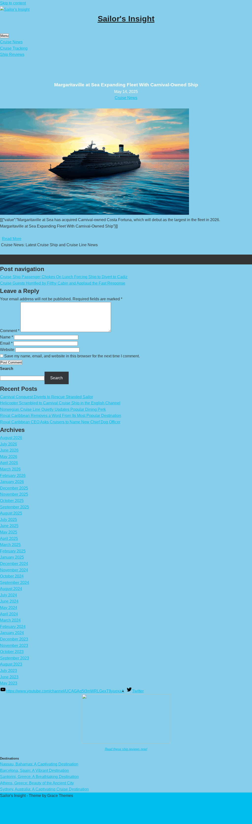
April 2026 (9, 463)
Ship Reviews (12, 54)
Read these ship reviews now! (126, 749)
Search (6, 368)
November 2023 (14, 645)
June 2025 (9, 526)
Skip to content (13, 3)
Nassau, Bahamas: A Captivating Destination (39, 764)
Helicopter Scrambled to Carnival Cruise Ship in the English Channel (60, 403)
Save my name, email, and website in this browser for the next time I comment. (72, 356)
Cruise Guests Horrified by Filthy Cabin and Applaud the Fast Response (62, 283)
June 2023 (9, 677)
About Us (8, 821)
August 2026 (11, 438)
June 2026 (9, 450)
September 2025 (14, 507)
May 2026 (8, 457)
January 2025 (12, 557)
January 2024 (12, 633)
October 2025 (12, 501)
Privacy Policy (12, 802)
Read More (11, 239)
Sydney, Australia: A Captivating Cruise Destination (44, 789)
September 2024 (14, 582)
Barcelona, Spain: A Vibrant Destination (34, 770)
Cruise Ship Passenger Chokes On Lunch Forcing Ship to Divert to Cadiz (63, 277)
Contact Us (9, 814)
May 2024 (8, 608)
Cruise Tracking (14, 48)
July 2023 (8, 671)
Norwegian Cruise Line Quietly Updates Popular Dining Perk (53, 409)
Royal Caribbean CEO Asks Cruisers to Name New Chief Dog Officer (60, 422)
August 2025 (11, 513)
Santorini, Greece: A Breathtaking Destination (39, 777)
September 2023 (14, 658)
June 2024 (9, 601)
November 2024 (14, 570)
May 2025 (8, 532)
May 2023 (8, 683)
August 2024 (11, 589)
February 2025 (13, 551)
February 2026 (13, 475)
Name (6, 337)
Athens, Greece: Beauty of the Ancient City (37, 783)
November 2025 (14, 494)
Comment (9, 331)
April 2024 (9, 614)
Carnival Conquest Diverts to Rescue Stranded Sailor (46, 397)
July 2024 (8, 595)
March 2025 (10, 545)
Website (7, 350)
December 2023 (14, 639)
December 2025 (14, 488)
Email (6, 343)
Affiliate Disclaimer (16, 808)
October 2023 (12, 652)
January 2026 (12, 482)
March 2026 (10, 469)
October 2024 (12, 576)
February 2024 (13, 627)
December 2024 (14, 564)
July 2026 (8, 444)
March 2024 (10, 620)
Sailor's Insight (126, 18)
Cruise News (11, 42)
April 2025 (9, 538)
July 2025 (8, 520)
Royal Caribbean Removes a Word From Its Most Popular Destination (60, 415)
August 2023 (11, 664)
